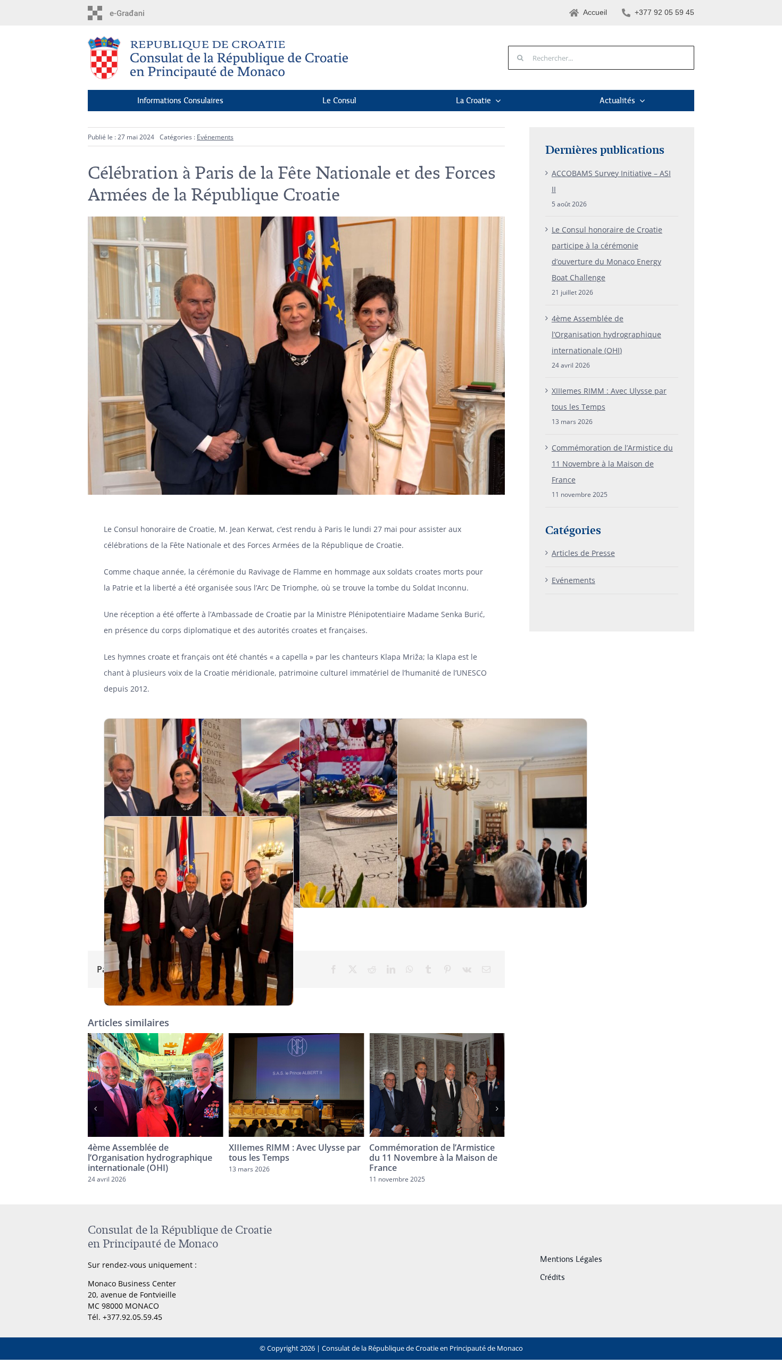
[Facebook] (333, 969)
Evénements (215, 137)
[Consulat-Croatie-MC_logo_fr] (221, 40)
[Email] (486, 969)
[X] (352, 969)
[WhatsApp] (410, 969)
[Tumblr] (428, 969)
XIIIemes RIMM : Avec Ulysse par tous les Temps (154, 1152)
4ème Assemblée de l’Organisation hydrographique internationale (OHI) (606, 334)
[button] (96, 1109)
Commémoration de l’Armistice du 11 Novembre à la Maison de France (293, 1158)
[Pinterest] (447, 969)
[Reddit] (371, 969)
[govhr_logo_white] (133, 9)
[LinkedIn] (391, 969)
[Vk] (467, 969)
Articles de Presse (583, 553)
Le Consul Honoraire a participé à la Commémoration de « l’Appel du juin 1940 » (436, 1158)
